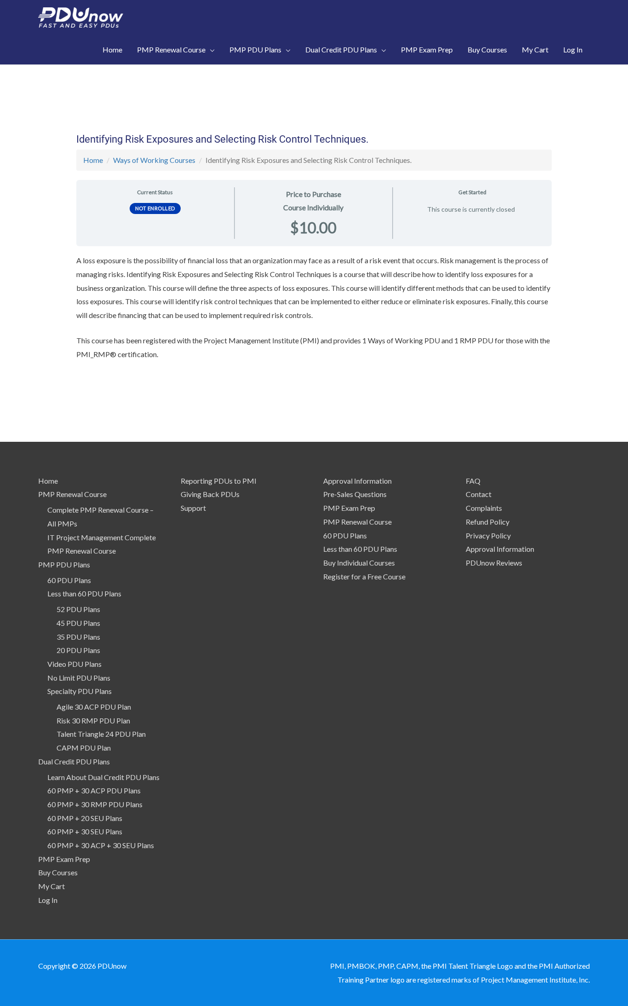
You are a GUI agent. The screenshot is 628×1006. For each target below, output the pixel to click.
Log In (47, 900)
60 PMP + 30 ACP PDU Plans (94, 790)
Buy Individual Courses (359, 562)
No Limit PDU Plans (78, 677)
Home (93, 160)
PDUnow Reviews (494, 562)
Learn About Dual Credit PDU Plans (103, 777)
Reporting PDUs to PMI (219, 480)
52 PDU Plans (78, 609)
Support (193, 507)
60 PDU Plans (69, 580)
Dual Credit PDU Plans (74, 761)
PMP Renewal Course (72, 494)
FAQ (473, 480)
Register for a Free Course (364, 576)
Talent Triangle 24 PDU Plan (101, 733)
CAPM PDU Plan (84, 747)
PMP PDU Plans (64, 564)
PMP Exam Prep (64, 859)
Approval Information (357, 480)
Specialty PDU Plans (79, 691)
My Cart (51, 886)
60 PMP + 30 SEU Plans (84, 831)
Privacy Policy (488, 535)
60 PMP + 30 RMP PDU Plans (95, 804)
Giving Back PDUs (210, 494)
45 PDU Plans (78, 623)
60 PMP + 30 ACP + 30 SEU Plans (100, 845)
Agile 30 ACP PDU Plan (94, 706)
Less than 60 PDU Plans (84, 593)
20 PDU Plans (78, 650)
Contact (478, 494)
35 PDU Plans (78, 636)
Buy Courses (58, 872)
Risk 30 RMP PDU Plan (93, 720)
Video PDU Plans (74, 663)
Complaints (484, 507)
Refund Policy (487, 521)
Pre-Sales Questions (355, 494)
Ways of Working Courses (154, 160)
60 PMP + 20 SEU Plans (84, 818)
